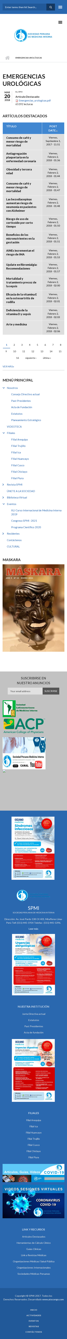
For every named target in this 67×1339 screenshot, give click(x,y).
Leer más (33, 928)
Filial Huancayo (20, 458)
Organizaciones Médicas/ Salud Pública (33, 1261)
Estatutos (17, 413)
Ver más (8, 366)
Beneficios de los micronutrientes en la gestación (20, 238)
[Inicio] (33, 35)
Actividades (33, 1315)
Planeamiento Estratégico (26, 420)
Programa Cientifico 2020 (26, 527)
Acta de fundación (33, 1032)
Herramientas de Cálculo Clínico (34, 1242)
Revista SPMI (15, 484)
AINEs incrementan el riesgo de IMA (20, 252)
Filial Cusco (17, 465)
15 (60, 351)
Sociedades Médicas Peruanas (34, 1273)
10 (14, 351)
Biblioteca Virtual (17, 497)
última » (47, 357)
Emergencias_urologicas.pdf (35, 100)
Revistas (34, 1326)
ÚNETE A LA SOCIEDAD (21, 491)
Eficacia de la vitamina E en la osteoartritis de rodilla (21, 298)
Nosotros (12, 387)
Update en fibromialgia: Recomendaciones (21, 266)
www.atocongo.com (53, 1299)
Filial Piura (17, 478)
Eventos (11, 504)
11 (23, 351)
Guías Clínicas (33, 1248)
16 (17, 357)
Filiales (11, 432)
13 (42, 351)
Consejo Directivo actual (25, 394)
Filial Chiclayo (19, 471)
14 (51, 351)
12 (32, 351)
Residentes (13, 533)
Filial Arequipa (19, 439)
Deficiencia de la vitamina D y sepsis (18, 312)
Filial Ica (16, 452)
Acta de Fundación (21, 407)
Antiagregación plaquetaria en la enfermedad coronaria (21, 157)
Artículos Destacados (33, 1236)
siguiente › (31, 357)
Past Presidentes (21, 400)
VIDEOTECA (14, 426)
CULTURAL (13, 546)
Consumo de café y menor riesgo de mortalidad (18, 141)
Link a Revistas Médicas (33, 1255)
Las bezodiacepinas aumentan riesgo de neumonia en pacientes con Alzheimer (21, 205)
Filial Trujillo (18, 445)
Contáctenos (14, 540)
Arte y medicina (16, 324)
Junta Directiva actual (33, 1013)
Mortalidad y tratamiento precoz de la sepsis (21, 282)
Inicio (7, 57)
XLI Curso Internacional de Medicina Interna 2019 (36, 512)
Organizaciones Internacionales (34, 1267)
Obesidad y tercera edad (19, 171)
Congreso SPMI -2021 (24, 520)
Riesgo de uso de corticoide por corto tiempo (19, 222)
